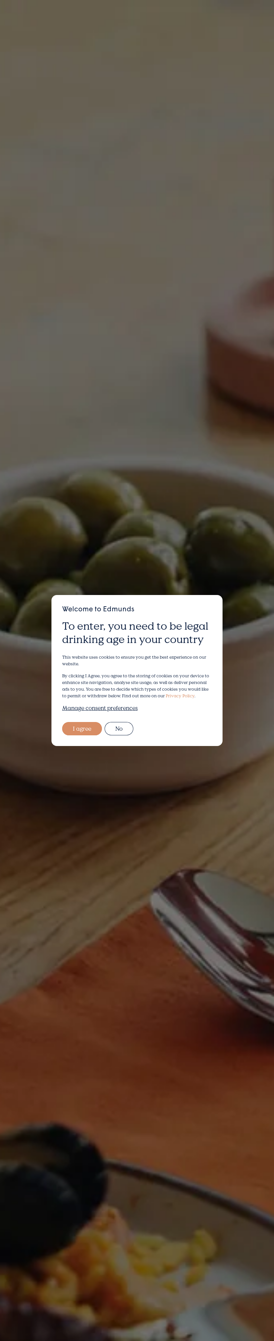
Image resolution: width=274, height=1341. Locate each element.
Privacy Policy (180, 695)
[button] (236, 21)
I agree (82, 728)
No (119, 728)
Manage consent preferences (100, 707)
